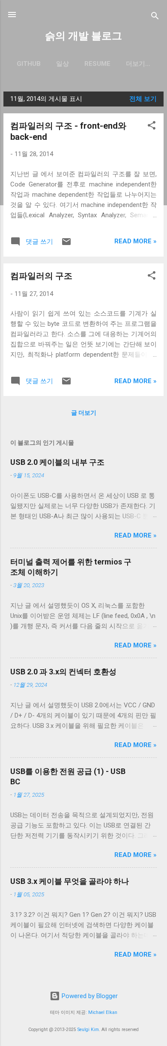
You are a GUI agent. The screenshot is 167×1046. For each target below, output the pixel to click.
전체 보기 (143, 99)
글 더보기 (83, 412)
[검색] (155, 17)
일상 (62, 64)
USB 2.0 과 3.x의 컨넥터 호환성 (63, 671)
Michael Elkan (102, 1012)
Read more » (135, 241)
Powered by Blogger (89, 996)
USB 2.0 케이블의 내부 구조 (57, 462)
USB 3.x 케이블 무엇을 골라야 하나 (69, 881)
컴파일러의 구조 (41, 276)
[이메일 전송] (66, 244)
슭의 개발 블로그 (83, 36)
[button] (151, 126)
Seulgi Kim (88, 1029)
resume (97, 64)
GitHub (29, 64)
